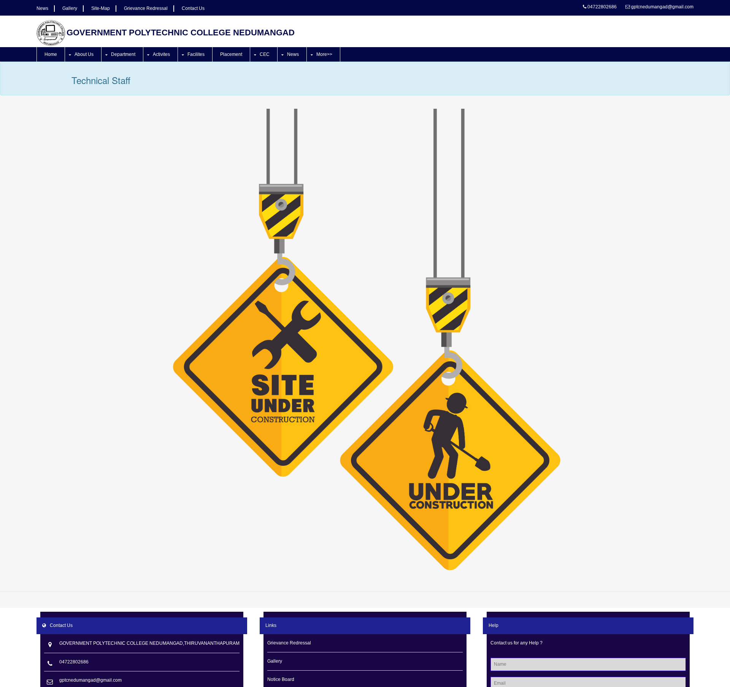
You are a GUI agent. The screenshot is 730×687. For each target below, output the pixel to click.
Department (123, 54)
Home (50, 54)
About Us (84, 54)
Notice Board (280, 679)
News (42, 8)
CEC (265, 54)
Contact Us (193, 8)
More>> (324, 54)
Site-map (100, 8)
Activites (161, 54)
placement (231, 54)
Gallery (69, 8)
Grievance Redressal (146, 8)
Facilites (196, 54)
